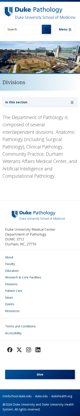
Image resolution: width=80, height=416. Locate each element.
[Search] (46, 29)
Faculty (10, 264)
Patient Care (13, 291)
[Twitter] (19, 349)
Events (9, 304)
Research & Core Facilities (23, 277)
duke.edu (41, 396)
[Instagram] (28, 349)
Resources (12, 311)
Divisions (11, 284)
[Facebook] (10, 349)
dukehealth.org (61, 396)
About (9, 257)
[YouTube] (38, 349)
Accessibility (13, 333)
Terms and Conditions (20, 326)
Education (12, 271)
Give (40, 374)
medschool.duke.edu (17, 396)
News (9, 297)
